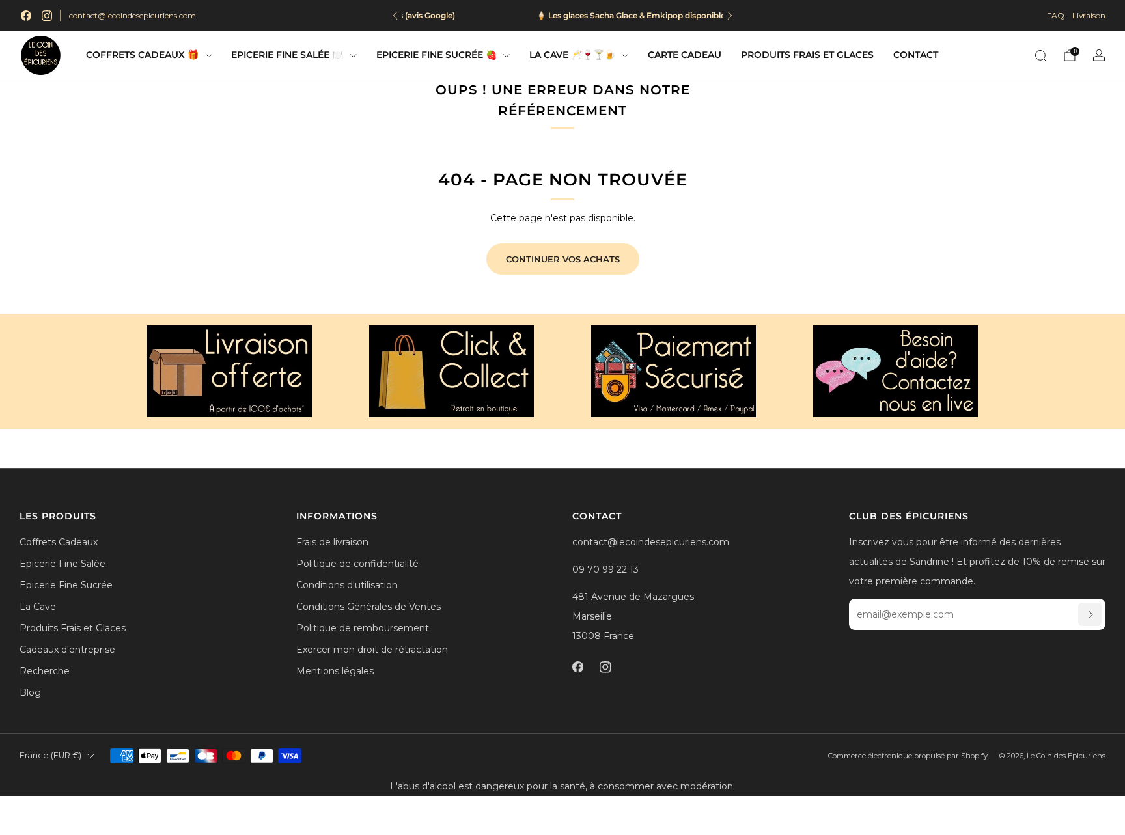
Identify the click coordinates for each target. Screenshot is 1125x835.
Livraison (1088, 15)
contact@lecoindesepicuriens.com (132, 15)
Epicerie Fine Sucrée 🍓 (436, 55)
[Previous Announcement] (395, 15)
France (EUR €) (50, 755)
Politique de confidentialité (357, 563)
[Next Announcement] (729, 15)
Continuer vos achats (563, 259)
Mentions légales (335, 671)
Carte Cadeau (684, 55)
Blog (30, 692)
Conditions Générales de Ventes (368, 606)
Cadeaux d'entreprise (67, 649)
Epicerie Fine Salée (62, 563)
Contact (915, 55)
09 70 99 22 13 (605, 569)
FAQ (1055, 15)
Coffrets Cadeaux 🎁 (142, 55)
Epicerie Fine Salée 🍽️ (287, 55)
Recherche (45, 671)
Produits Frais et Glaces (807, 55)
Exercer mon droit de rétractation (372, 649)
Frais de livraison (332, 542)
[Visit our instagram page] (46, 15)
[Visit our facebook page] (26, 15)
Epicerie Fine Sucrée (66, 585)
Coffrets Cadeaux (59, 542)
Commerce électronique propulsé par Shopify (908, 755)
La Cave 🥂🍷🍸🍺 (572, 55)
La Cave (38, 606)
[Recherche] (1040, 55)
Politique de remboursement (362, 628)
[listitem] (562, 15)
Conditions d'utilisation (347, 585)
